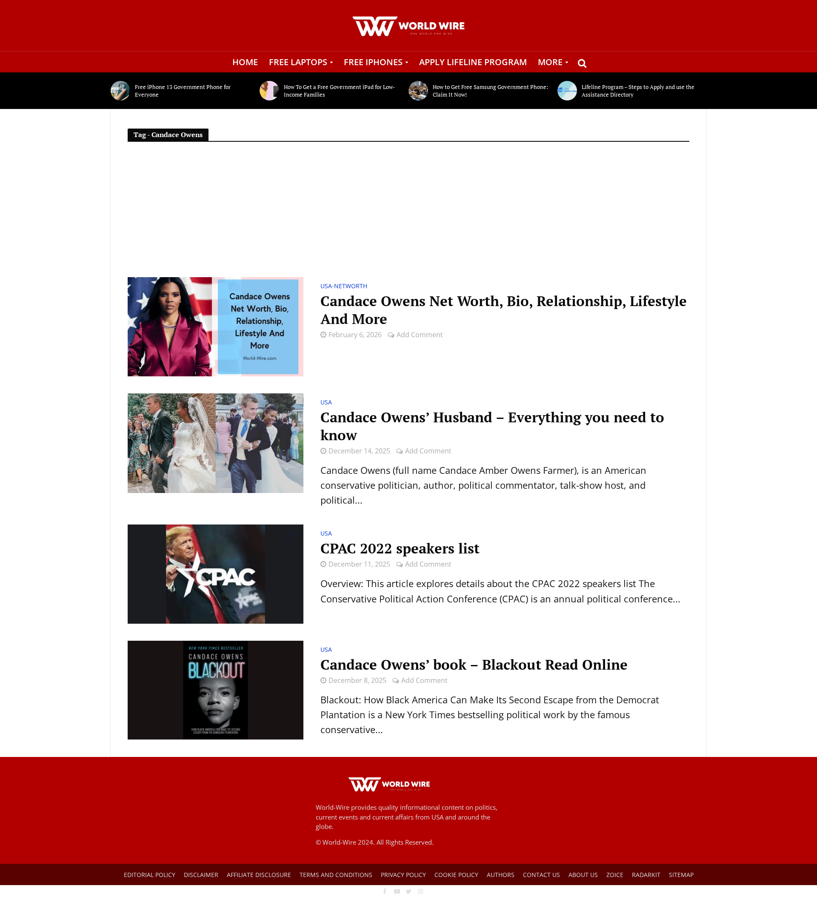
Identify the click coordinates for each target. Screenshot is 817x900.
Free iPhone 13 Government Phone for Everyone (183, 90)
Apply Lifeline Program (473, 62)
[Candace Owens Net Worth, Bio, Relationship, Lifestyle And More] (215, 325)
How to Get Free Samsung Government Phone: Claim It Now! (490, 90)
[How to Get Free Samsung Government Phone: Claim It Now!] (418, 90)
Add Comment (420, 334)
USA (326, 286)
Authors (500, 875)
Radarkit (646, 875)
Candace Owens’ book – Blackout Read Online (474, 665)
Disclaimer (201, 875)
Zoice (614, 875)
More (550, 62)
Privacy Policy (403, 875)
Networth (350, 286)
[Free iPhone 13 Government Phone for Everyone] (121, 90)
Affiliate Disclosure (259, 875)
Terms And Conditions (336, 875)
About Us (583, 875)
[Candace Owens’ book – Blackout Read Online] (215, 688)
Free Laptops (298, 62)
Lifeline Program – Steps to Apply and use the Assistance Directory (638, 90)
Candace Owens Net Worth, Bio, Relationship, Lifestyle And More (503, 310)
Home (245, 62)
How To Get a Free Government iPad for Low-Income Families (339, 90)
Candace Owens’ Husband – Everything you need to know (492, 426)
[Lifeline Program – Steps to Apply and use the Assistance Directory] (567, 90)
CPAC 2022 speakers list (400, 548)
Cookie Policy (456, 875)
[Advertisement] (408, 213)
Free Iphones (373, 62)
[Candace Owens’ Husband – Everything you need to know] (215, 442)
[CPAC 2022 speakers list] (215, 572)
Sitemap (681, 875)
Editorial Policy (149, 875)
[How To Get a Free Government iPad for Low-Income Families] (270, 90)
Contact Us (541, 875)
